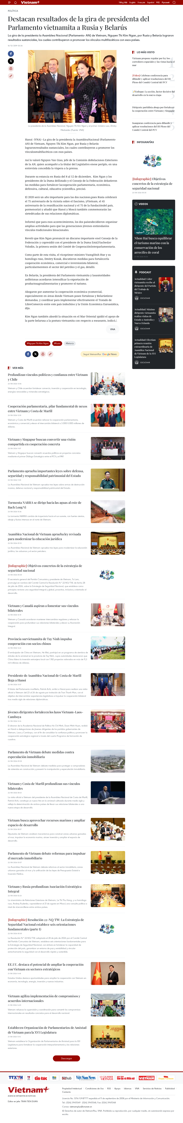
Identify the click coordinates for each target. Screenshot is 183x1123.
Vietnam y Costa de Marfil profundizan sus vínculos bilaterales (44, 785)
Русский (165, 2)
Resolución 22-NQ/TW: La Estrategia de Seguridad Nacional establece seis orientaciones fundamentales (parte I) (46, 924)
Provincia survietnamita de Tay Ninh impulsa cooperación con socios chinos (40, 641)
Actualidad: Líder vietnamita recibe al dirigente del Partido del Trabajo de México (145, 285)
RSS (109, 1088)
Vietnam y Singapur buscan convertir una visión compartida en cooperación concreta (41, 441)
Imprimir (11, 69)
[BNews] (54, 1078)
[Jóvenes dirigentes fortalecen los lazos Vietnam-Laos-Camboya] (108, 721)
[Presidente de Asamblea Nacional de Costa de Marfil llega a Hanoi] (108, 684)
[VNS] (85, 1078)
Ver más (17, 368)
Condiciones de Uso (94, 1088)
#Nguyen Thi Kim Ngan (38, 343)
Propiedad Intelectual (72, 1088)
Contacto (66, 1091)
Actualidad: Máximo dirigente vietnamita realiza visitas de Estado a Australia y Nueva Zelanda (145, 316)
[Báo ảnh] (146, 1078)
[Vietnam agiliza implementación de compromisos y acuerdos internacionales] (108, 1005)
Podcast (145, 272)
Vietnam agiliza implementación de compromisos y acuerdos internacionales (44, 998)
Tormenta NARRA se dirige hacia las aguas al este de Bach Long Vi (44, 504)
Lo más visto (146, 52)
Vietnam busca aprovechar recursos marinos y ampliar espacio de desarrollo (46, 822)
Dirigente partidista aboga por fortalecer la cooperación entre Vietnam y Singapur (153, 109)
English (132, 2)
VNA (137, 1088)
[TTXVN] (15, 1078)
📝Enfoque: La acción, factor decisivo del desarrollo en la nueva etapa (153, 93)
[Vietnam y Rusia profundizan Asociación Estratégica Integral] (108, 895)
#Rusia (57, 343)
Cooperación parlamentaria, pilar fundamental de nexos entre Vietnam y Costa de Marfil (47, 408)
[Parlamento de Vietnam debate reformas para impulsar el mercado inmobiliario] (108, 862)
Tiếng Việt (123, 2)
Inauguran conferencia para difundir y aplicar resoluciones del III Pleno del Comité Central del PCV (152, 126)
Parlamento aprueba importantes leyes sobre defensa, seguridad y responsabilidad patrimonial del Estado (46, 473)
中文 (158, 2)
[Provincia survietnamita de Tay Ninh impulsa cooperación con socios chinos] (108, 648)
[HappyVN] (166, 1078)
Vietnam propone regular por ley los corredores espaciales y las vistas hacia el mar (153, 62)
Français (141, 2)
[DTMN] (125, 1078)
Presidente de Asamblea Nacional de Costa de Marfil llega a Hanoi (44, 677)
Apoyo (117, 1088)
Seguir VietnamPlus (92, 354)
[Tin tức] (41, 1078)
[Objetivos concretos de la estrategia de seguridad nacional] (108, 574)
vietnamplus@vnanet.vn (81, 1106)
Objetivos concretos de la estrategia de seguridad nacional (45, 568)
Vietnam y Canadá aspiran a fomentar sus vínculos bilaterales (43, 608)
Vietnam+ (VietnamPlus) (30, 2)
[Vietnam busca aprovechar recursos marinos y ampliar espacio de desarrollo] (108, 829)
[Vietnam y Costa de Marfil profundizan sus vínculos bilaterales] (108, 792)
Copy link (11, 76)
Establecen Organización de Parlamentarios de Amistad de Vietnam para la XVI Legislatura (47, 1029)
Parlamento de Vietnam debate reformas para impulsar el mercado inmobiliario (47, 855)
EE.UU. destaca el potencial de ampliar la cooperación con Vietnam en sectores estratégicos (45, 966)
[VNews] (28, 1078)
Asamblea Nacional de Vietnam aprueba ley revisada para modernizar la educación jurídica (44, 536)
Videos (143, 204)
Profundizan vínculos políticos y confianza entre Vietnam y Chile (48, 376)
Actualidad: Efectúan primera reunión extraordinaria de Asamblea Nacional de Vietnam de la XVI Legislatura (145, 348)
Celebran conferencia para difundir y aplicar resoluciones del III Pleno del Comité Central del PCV (151, 79)
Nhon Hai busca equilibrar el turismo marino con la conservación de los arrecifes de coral (153, 245)
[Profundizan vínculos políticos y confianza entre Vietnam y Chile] (108, 383)
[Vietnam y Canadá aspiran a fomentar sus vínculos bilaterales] (108, 614)
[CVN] (106, 1078)
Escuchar (145, 298)
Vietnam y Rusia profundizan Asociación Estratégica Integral (44, 888)
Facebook (11, 54)
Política (13, 10)
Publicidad (170, 1088)
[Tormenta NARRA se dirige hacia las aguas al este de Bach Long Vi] (108, 511)
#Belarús (70, 343)
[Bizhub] (66, 1078)
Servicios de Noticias (152, 1088)
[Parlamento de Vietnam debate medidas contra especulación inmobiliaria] (108, 761)
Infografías (145, 142)
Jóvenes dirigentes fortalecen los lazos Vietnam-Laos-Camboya (45, 714)
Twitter (11, 61)
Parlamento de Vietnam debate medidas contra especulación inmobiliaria (41, 754)
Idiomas (127, 1088)
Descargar (66, 1058)
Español (150, 2)
